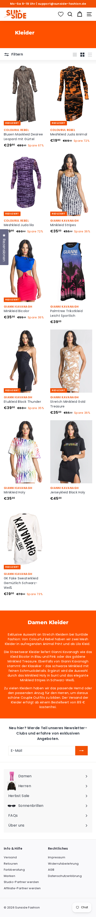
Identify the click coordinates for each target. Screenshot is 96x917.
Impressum (56, 857)
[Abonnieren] (81, 750)
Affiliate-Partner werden (22, 888)
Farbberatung (14, 870)
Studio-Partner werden (21, 882)
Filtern (16, 54)
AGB (51, 870)
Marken (9, 876)
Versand (10, 857)
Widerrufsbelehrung (63, 863)
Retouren (11, 863)
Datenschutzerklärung (65, 876)
